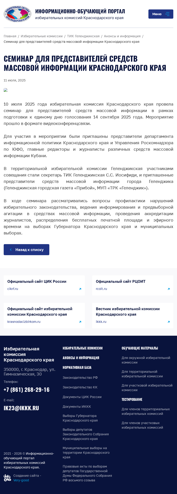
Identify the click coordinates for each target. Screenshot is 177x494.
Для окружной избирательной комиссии (146, 360)
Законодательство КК (80, 387)
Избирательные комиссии (83, 348)
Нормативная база (77, 367)
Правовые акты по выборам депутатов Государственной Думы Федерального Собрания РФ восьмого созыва (87, 473)
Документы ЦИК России (82, 397)
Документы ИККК (77, 406)
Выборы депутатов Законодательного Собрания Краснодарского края (86, 434)
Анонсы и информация (81, 358)
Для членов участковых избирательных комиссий (142, 425)
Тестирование (132, 399)
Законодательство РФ (80, 377)
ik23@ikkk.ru (21, 408)
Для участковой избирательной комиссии (147, 387)
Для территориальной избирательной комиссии (142, 374)
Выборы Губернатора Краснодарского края (80, 418)
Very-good (21, 480)
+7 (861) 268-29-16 (27, 389)
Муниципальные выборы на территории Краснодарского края (86, 452)
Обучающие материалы (140, 348)
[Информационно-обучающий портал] (17, 14)
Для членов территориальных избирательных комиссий (146, 411)
